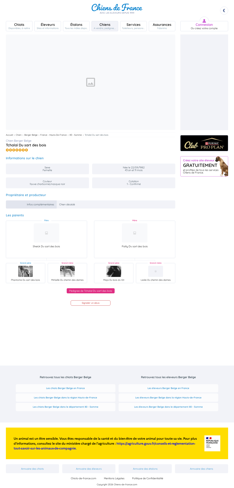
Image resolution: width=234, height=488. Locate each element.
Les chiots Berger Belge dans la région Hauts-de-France (65, 397)
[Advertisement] (204, 82)
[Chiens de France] (117, 10)
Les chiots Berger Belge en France (65, 388)
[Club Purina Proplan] (204, 143)
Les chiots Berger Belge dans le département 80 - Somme (65, 406)
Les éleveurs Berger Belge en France (168, 388)
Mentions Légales (114, 478)
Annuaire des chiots (32, 468)
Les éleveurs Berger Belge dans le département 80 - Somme (168, 406)
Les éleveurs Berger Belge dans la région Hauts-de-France (168, 397)
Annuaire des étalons (145, 468)
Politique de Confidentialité (147, 478)
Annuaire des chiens (201, 468)
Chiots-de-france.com (83, 478)
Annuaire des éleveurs (89, 468)
